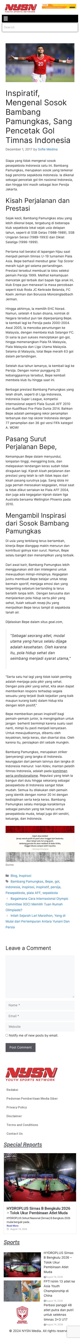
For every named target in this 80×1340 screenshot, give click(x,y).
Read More (12, 1225)
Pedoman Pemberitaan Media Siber (32, 1098)
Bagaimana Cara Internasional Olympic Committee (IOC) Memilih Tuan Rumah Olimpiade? (37, 904)
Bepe (49, 881)
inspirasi (28, 887)
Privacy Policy (17, 1107)
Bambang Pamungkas (27, 881)
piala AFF (34, 893)
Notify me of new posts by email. (33, 1035)
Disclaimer (14, 1116)
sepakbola (50, 893)
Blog (14, 876)
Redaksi (12, 1090)
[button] (5, 18)
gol (57, 881)
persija (55, 887)
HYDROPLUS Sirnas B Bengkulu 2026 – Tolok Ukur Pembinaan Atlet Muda (38, 1210)
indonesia (13, 887)
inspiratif (42, 887)
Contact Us (15, 1133)
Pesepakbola (15, 893)
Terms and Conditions (22, 1125)
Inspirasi (25, 876)
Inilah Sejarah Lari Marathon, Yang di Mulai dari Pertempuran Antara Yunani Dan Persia (38, 921)
